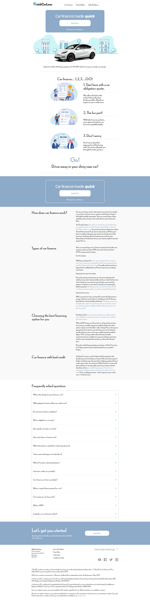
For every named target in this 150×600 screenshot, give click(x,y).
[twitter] (111, 559)
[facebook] (105, 559)
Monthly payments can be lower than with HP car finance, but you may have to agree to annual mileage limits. (96, 287)
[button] (75, 23)
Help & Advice (93, 5)
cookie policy (82, 596)
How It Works (80, 5)
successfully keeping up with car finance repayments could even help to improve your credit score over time (95, 370)
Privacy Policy (56, 552)
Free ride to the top (104, 549)
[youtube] (99, 559)
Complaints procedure (58, 558)
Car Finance (69, 5)
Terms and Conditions (58, 549)
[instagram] (116, 559)
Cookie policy (56, 555)
